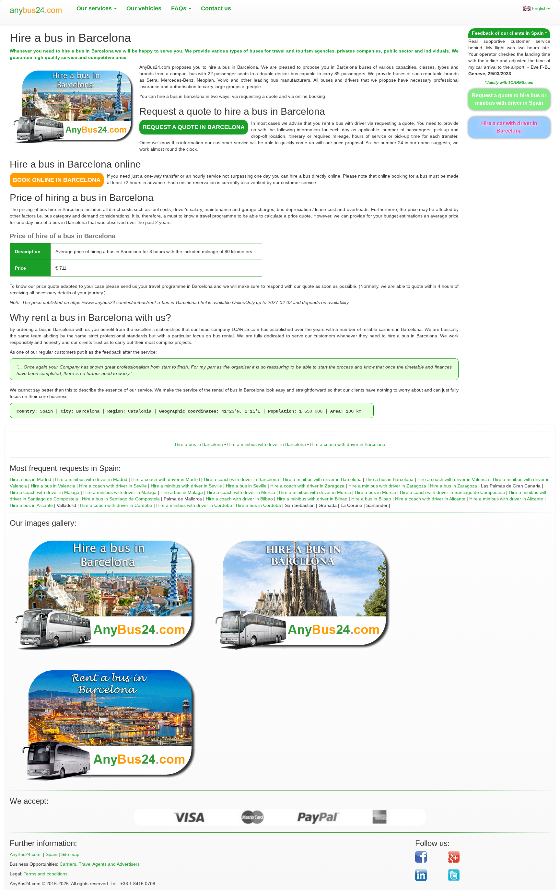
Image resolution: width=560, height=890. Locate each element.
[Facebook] (429, 857)
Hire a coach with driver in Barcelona (347, 444)
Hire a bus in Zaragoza (453, 485)
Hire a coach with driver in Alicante (430, 498)
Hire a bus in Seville (246, 485)
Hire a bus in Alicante (31, 505)
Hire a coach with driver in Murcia (241, 492)
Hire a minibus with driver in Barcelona (266, 444)
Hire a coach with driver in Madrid (165, 479)
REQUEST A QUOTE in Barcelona (194, 127)
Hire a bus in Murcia (375, 492)
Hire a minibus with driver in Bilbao (312, 498)
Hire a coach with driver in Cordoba (116, 505)
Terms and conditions (45, 873)
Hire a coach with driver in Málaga (44, 492)
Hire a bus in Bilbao (371, 498)
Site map (70, 854)
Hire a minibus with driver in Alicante (506, 498)
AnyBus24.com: (26, 854)
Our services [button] (94, 8)
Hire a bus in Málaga (181, 492)
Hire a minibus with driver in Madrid (91, 479)
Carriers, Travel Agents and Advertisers (100, 864)
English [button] (539, 8)
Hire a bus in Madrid (30, 479)
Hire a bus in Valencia (53, 485)
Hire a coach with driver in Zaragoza (307, 485)
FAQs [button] (179, 8)
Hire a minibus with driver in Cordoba (194, 505)
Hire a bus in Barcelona (199, 444)
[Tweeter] (494, 875)
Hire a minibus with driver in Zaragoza (387, 485)
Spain (51, 854)
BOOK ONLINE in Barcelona (56, 180)
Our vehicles (143, 8)
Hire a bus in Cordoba (258, 505)
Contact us (216, 8)
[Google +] (494, 857)
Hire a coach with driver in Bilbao (239, 498)
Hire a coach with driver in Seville (113, 485)
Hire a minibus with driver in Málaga (120, 492)
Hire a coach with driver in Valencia (453, 479)
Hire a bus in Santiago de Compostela (121, 498)
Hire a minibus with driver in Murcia (315, 492)
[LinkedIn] (429, 875)
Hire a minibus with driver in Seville (186, 485)
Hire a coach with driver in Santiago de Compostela (452, 492)
